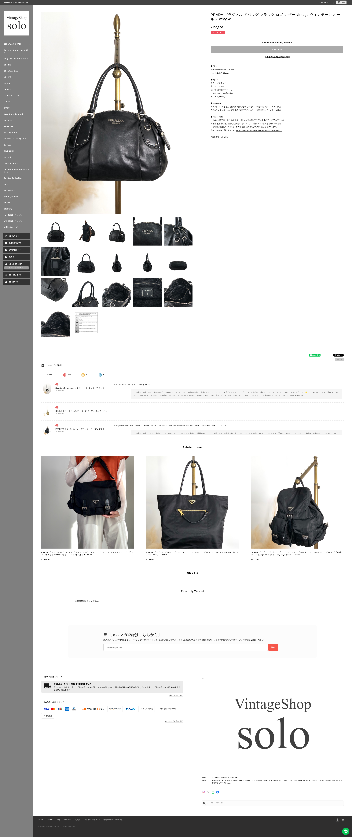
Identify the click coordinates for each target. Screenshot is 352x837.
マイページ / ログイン (16, 268)
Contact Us (67, 819)
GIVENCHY (9, 151)
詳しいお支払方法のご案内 (174, 721)
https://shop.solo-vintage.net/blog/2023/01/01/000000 (259, 130)
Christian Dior (11, 71)
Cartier (7, 145)
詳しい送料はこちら (176, 695)
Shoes (7, 203)
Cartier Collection (13, 178)
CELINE (7, 65)
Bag (6, 184)
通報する (339, 359)
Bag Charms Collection (16, 58)
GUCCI (7, 108)
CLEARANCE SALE (13, 44)
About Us (323, 2)
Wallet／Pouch (11, 196)
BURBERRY (9, 126)
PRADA (7, 83)
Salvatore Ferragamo (15, 139)
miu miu (8, 157)
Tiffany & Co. (11, 132)
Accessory (9, 190)
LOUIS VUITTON (12, 95)
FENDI (7, 102)
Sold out (277, 49)
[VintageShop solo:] (273, 725)
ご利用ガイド (15, 250)
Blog (11, 257)
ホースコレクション (13, 215)
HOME (40, 819)
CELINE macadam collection (16, 170)
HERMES (8, 120)
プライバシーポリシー (92, 819)
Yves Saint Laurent (13, 114)
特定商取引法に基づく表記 (113, 819)
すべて (49, 375)
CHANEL (8, 89)
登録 (273, 647)
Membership (15, 264)
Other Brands (11, 163)
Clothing (8, 209)
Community (15, 275)
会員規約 (78, 819)
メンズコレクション (13, 221)
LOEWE (7, 77)
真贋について (15, 243)
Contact (13, 282)
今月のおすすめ (11, 227)
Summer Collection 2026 (16, 51)
